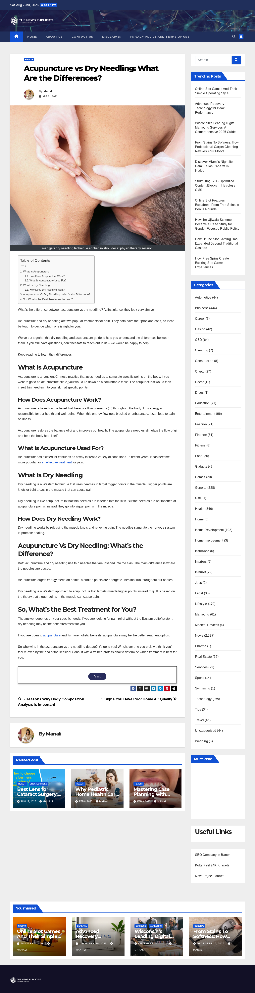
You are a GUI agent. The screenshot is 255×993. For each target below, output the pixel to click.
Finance (201, 435)
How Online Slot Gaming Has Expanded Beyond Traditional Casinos (216, 243)
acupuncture (52, 635)
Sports (199, 677)
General (201, 487)
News (199, 635)
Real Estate (203, 656)
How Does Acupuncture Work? (47, 276)
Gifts (198, 498)
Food (199, 456)
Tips (198, 709)
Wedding (201, 741)
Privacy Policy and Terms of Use (159, 36)
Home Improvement (209, 540)
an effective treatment (57, 462)
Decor (199, 382)
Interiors (201, 561)
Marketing (202, 614)
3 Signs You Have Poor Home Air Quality (137, 699)
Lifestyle (201, 604)
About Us (54, 36)
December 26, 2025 (211, 943)
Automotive (203, 297)
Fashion (201, 424)
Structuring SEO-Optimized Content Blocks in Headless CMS (215, 185)
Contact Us (82, 36)
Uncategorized (38, 784)
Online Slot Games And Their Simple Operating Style (38, 936)
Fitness (200, 445)
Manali (47, 91)
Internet (200, 572)
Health (29, 59)
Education (202, 403)
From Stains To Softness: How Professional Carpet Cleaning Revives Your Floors (217, 147)
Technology (203, 699)
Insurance (202, 551)
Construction (204, 361)
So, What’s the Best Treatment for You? (48, 299)
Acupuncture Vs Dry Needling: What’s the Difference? (56, 294)
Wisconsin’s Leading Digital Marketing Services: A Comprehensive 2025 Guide (215, 127)
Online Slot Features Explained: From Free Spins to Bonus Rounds (217, 205)
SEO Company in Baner (212, 854)
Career (200, 318)
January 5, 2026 (33, 943)
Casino (200, 329)
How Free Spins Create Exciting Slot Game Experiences (212, 263)
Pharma (200, 646)
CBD (198, 339)
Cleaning (201, 350)
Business (202, 308)
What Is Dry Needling (36, 285)
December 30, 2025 (93, 943)
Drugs (199, 392)
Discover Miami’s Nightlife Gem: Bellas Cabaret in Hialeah (214, 166)
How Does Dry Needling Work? (47, 289)
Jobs (198, 582)
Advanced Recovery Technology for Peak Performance (210, 108)
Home (32, 36)
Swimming (202, 688)
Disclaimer (112, 36)
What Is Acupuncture (36, 271)
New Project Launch (210, 876)
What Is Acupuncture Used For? (47, 280)
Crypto (200, 371)
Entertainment (205, 413)
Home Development (209, 530)
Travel (199, 720)
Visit (97, 676)
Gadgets (201, 466)
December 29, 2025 (152, 943)
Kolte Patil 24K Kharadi (212, 865)
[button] (233, 36)
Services (201, 667)
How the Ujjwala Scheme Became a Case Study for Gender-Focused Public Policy (217, 224)
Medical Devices (207, 625)
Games (200, 477)
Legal (199, 593)
